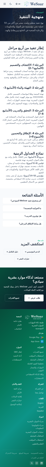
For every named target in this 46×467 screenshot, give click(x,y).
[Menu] (4, 4)
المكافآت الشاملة (37, 360)
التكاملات (18, 329)
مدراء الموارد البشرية (35, 421)
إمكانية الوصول (16, 404)
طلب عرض (35, 298)
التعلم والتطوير (38, 444)
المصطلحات (17, 360)
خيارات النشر (16, 400)
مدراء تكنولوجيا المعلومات (38, 426)
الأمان (19, 325)
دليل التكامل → (12, 252)
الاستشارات (39, 378)
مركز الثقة (18, 389)
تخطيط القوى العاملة (35, 363)
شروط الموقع (24, 453)
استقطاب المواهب (36, 356)
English (41, 403)
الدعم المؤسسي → (32, 252)
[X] (32, 463)
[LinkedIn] (42, 463)
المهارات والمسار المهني (37, 369)
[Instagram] (37, 463)
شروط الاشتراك (11, 453)
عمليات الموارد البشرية (35, 432)
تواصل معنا (39, 392)
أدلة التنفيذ (17, 356)
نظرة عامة (17, 321)
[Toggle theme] (10, 4)
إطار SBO (18, 352)
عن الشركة (39, 389)
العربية (41, 407)
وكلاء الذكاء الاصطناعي (35, 374)
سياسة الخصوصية (37, 453)
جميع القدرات (13, 298)
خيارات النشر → (23, 259)
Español (40, 411)
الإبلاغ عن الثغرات (37, 458)
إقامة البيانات (16, 396)
